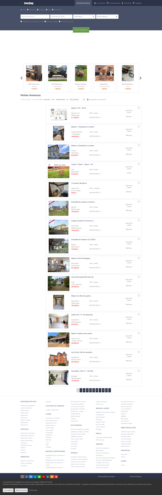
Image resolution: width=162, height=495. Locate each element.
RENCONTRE (125, 450)
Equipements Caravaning (28, 433)
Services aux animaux (102, 467)
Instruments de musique (53, 418)
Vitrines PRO (57, 10)
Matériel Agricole (75, 414)
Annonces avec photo (67, 22)
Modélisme (49, 435)
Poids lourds (74, 421)
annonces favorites (114, 3)
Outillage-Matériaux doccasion (54, 467)
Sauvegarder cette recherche (97, 100)
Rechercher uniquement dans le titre (33, 22)
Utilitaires (23, 448)
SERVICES (99, 444)
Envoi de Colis (125, 421)
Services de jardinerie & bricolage (105, 458)
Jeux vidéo (74, 446)
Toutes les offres (26, 100)
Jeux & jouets (49, 430)
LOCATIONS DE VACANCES (55, 406)
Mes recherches (101, 3)
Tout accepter (8, 490)
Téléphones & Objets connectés (80, 432)
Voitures (23, 450)
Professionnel (60, 100)
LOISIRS (48, 414)
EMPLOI (98, 433)
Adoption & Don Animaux (78, 464)
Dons (49, 10)
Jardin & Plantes (100, 427)
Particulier (47, 100)
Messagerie (138, 3)
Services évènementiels (102, 465)
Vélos (47, 445)
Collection (48, 437)
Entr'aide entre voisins (127, 402)
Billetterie (123, 416)
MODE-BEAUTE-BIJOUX (28, 402)
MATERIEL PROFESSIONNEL (55, 451)
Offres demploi (100, 440)
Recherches (32, 10)
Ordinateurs (74, 444)
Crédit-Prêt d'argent (126, 423)
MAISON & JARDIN (102, 408)
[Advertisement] (81, 48)
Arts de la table (100, 424)
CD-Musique (49, 433)
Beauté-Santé (24, 422)
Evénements (124, 411)
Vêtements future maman (128, 432)
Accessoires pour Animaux (78, 462)
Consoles (73, 449)
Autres (123, 465)
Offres (24, 10)
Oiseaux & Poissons (101, 402)
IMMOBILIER (25, 457)
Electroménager (100, 417)
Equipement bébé (126, 444)
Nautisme (23, 452)
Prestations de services (102, 463)
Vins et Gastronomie (51, 420)
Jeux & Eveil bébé (126, 439)
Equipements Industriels (78, 409)
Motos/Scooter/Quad (27, 440)
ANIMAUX (74, 453)
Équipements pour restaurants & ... (55, 460)
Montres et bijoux (26, 420)
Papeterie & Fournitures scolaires (105, 412)
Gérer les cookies (21, 490)
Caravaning (24, 443)
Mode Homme (25, 410)
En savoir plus (33, 490)
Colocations (24, 466)
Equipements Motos (26, 438)
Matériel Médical (75, 416)
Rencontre (124, 454)
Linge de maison (100, 422)
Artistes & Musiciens (127, 404)
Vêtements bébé (125, 436)
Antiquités (48, 447)
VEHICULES (24, 429)
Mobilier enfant (125, 446)
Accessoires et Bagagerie (28, 406)
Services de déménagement (104, 460)
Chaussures (24, 418)
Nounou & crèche (126, 441)
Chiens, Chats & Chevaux (78, 466)
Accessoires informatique (78, 434)
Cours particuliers (126, 409)
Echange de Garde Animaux (79, 457)
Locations (48, 402)
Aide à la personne (126, 406)
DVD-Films (49, 440)
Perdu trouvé (99, 404)
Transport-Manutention (77, 404)
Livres (47, 442)
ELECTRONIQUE (76, 425)
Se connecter (127, 3)
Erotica (123, 457)
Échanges (42, 10)
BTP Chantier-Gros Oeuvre (78, 402)
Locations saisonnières (52, 410)
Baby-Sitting (124, 419)
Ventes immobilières (26, 463)
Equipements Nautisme (27, 435)
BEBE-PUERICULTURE (128, 428)
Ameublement (100, 415)
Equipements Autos (26, 445)
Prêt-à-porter (24, 415)
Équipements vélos (51, 423)
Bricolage (98, 429)
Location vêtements (26, 408)
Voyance (123, 414)
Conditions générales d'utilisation (106, 476)
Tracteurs (73, 419)
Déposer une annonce (83, 3)
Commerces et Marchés (77, 406)
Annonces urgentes (52, 22)
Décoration (99, 420)
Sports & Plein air (50, 425)
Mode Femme (24, 413)
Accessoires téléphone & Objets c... (81, 429)
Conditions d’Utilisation (135, 476)
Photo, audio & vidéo (77, 439)
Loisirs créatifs (50, 428)
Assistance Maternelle (127, 434)
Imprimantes (74, 441)
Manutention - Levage (77, 411)
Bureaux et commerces (27, 461)
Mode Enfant (24, 425)
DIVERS (123, 461)
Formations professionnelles (104, 437)
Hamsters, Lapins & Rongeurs (79, 459)
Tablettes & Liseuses (76, 436)
